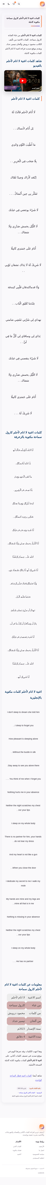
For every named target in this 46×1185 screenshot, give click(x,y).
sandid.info (41, 1173)
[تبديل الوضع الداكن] (8, 4)
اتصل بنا (41, 1150)
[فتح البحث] (19, 4)
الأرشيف (41, 1146)
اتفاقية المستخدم (38, 1158)
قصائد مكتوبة (17, 1150)
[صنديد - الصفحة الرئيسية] (42, 4)
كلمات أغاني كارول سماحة (27, 1093)
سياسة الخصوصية (38, 1154)
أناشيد (19, 1154)
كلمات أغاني (17, 1146)
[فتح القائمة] (3, 4)
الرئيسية (39, 1093)
